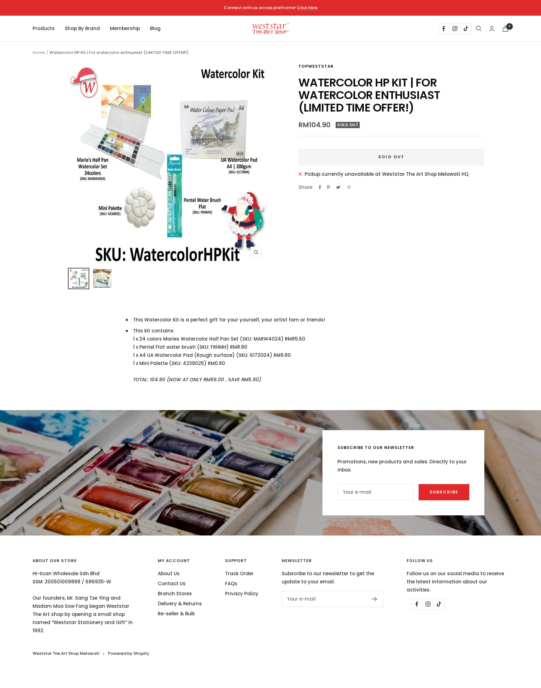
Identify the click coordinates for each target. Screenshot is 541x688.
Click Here (307, 8)
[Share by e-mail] (349, 187)
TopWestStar (316, 66)
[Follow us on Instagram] (454, 28)
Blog (155, 28)
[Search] (479, 28)
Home (39, 52)
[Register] (374, 599)
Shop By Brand (82, 28)
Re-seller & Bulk (176, 613)
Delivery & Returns (180, 603)
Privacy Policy (241, 593)
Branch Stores (175, 593)
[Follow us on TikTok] (465, 28)
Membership (125, 28)
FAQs (231, 583)
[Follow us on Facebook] (443, 28)
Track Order (239, 573)
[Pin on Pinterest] (328, 187)
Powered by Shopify (128, 653)
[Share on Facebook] (320, 187)
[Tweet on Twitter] (338, 187)
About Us (169, 573)
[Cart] (505, 29)
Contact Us (172, 583)
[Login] (492, 28)
